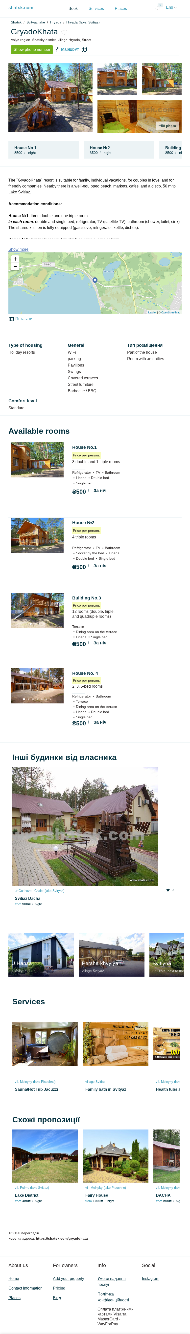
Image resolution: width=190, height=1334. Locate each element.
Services (96, 8)
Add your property (68, 1278)
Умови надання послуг (111, 1281)
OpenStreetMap (170, 312)
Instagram (150, 1278)
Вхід (57, 1298)
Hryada (55, 22)
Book (73, 8)
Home (13, 1278)
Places (121, 8)
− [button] (15, 266)
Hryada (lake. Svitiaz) (83, 22)
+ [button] (15, 259)
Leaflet (152, 312)
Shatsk (16, 22)
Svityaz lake (35, 22)
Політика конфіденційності (113, 1297)
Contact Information (25, 1288)
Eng (170, 7)
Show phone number (32, 49)
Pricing (59, 1288)
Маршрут (69, 49)
